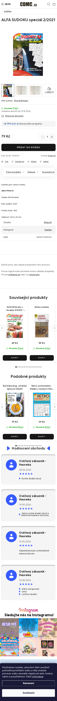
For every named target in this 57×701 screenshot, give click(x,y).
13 (37, 366)
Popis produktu (13, 172)
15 (41, 366)
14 (39, 366)
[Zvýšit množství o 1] (51, 136)
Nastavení (28, 683)
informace (37, 676)
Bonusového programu (31, 123)
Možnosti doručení (14, 116)
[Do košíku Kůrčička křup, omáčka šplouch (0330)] (15, 436)
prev (2, 328)
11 (34, 366)
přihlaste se (14, 274)
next (54, 328)
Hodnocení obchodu (28, 448)
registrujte (34, 274)
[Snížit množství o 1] (42, 136)
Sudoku (48, 230)
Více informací (21, 100)
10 (32, 366)
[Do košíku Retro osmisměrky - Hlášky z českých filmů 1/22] (42, 436)
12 (36, 366)
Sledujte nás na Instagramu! (29, 615)
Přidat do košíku (28, 147)
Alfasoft (52, 156)
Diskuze (31, 172)
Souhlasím (28, 693)
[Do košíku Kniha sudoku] (42, 358)
